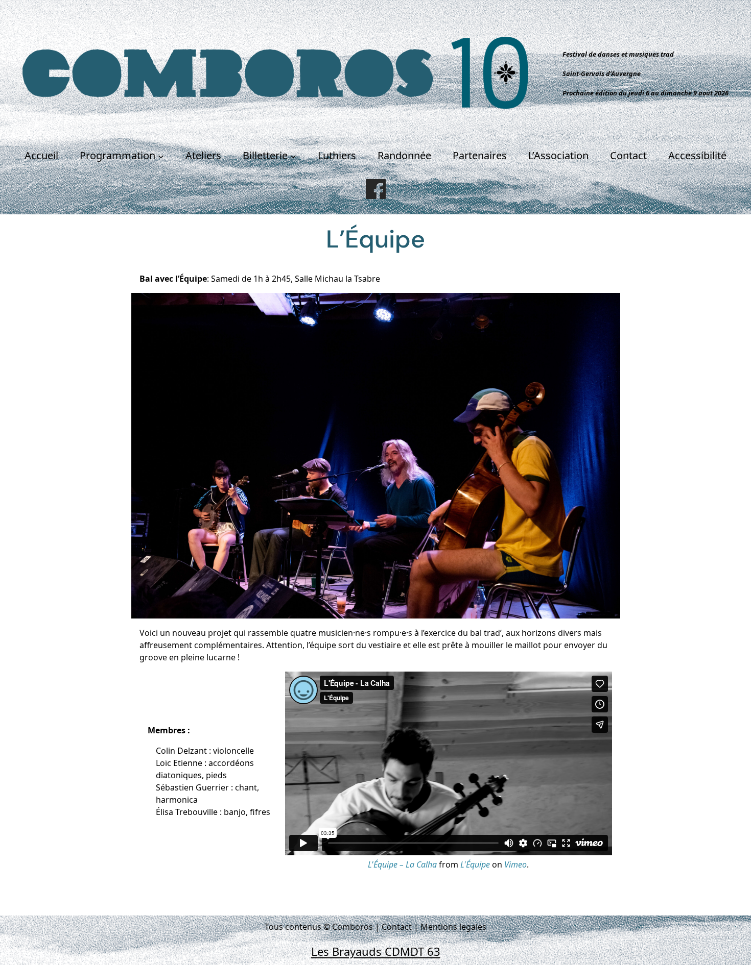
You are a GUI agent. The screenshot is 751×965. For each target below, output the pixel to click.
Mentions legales (453, 926)
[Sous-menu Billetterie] (293, 156)
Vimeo (515, 864)
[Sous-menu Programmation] (161, 156)
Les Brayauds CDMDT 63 (375, 951)
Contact (397, 926)
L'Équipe (475, 864)
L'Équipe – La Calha (402, 864)
